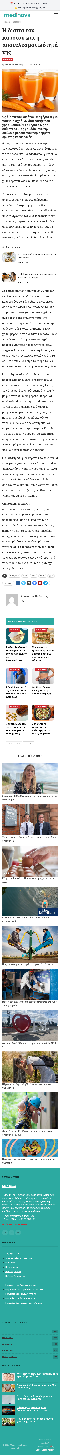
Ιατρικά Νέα (7, 1350)
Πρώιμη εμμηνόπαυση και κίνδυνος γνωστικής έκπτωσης (35, 1420)
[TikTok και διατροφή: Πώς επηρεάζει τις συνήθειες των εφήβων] (9, 277)
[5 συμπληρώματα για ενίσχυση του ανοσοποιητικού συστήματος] (17, 713)
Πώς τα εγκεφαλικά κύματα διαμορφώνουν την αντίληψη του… (35, 1408)
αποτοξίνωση (14, 576)
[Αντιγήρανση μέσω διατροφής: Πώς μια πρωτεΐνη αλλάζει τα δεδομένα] (8, 1377)
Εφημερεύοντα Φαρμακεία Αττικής (21, 1285)
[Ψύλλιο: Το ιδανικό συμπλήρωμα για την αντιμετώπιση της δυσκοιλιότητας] (17, 636)
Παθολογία (7, 1337)
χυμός (51, 576)
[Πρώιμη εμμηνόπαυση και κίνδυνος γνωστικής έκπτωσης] (8, 1422)
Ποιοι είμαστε (11, 1267)
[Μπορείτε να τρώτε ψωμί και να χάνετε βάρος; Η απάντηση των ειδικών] (43, 636)
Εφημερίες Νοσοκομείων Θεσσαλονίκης (23, 1303)
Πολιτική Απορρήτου (15, 1276)
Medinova (9, 1186)
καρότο (33, 576)
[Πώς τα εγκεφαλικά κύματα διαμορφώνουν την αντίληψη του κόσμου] (8, 1410)
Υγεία (4, 1331)
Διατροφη (7, 59)
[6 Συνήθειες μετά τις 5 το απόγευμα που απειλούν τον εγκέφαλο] (17, 676)
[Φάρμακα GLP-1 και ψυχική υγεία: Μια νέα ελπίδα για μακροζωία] (8, 1388)
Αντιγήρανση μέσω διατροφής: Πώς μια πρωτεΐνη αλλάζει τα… (37, 1375)
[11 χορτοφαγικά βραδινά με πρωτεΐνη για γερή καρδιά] (9, 257)
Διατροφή (7, 1344)
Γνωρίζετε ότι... (9, 1356)
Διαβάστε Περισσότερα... (15, 1224)
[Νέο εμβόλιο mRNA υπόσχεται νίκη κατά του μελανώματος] (8, 1399)
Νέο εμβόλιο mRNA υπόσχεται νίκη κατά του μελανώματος (35, 1397)
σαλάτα (42, 576)
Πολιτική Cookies (13, 1271)
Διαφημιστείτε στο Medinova (18, 1258)
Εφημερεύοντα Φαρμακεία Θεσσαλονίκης (24, 1289)
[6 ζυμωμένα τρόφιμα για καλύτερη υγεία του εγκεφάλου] (43, 713)
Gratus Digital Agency (45, 1450)
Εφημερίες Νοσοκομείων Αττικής (20, 1294)
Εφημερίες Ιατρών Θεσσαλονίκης (20, 1298)
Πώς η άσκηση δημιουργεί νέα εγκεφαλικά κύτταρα (28, 964)
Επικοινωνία (11, 1263)
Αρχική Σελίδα (12, 1254)
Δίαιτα (25, 576)
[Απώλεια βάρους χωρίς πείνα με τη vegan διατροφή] (43, 676)
